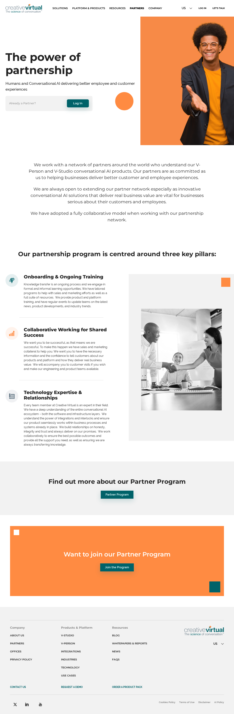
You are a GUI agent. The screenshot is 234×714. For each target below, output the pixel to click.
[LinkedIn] (27, 704)
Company (155, 8)
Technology (70, 667)
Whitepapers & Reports (129, 643)
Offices (15, 651)
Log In (202, 8)
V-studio (67, 635)
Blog (116, 635)
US (184, 8)
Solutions (60, 8)
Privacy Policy (21, 659)
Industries (69, 659)
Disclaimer (204, 702)
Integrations (71, 651)
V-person (68, 643)
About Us (17, 635)
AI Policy (219, 702)
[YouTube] (40, 704)
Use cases (68, 675)
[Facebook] (15, 704)
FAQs (116, 659)
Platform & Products (88, 8)
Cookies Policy (167, 702)
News (116, 651)
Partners (137, 8)
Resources (117, 8)
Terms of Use (187, 702)
